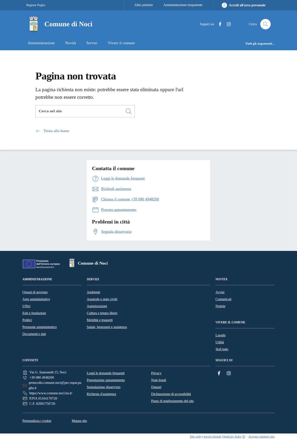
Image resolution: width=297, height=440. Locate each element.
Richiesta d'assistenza (101, 394)
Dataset (156, 387)
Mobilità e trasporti (100, 320)
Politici (27, 320)
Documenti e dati (34, 334)
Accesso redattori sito (261, 436)
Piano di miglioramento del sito (172, 401)
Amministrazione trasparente (182, 5)
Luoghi (220, 335)
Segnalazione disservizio (103, 387)
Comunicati (223, 299)
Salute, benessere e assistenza (107, 327)
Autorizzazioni (97, 306)
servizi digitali (212, 436)
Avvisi (219, 292)
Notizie (220, 306)
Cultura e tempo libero (102, 313)
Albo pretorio (143, 5)
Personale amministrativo (39, 327)
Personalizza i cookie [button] (36, 421)
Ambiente (93, 292)
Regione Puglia (35, 5)
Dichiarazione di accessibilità (171, 394)
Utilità (219, 342)
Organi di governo (35, 292)
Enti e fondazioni (34, 313)
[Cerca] (128, 111)
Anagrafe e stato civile (102, 299)
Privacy (156, 373)
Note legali (158, 380)
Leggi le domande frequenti (106, 373)
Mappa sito (79, 421)
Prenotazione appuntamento (106, 380)
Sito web (195, 436)
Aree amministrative (36, 299)
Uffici (26, 306)
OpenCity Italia (231, 436)
